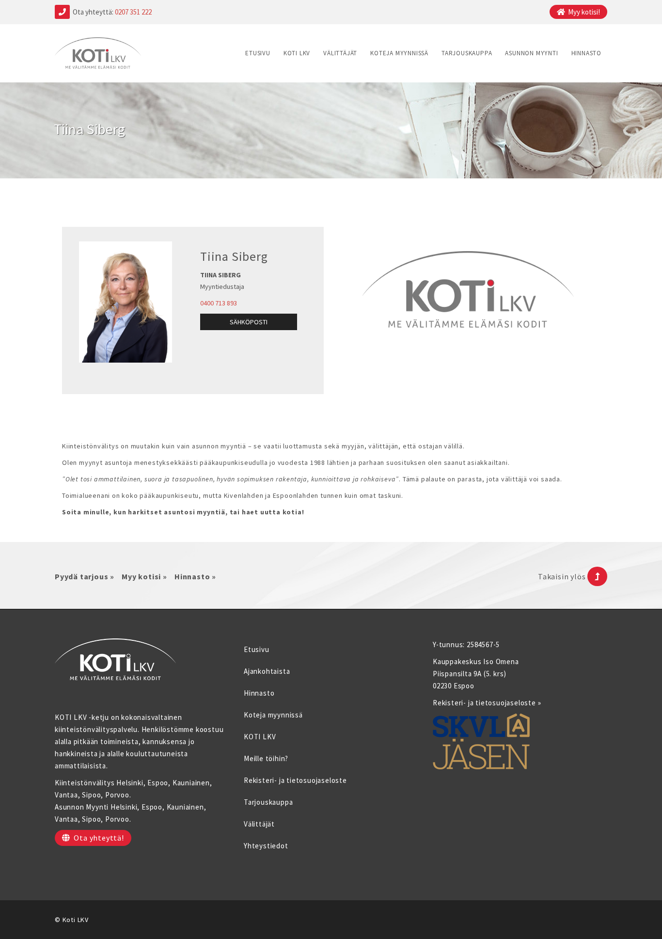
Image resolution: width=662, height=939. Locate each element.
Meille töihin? (266, 758)
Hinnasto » (195, 576)
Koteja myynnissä (399, 53)
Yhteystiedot (266, 845)
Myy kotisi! (584, 11)
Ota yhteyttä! (99, 838)
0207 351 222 (133, 11)
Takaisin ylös (562, 576)
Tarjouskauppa (466, 53)
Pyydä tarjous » (84, 576)
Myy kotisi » (144, 576)
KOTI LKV (297, 53)
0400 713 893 (218, 303)
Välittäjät (340, 53)
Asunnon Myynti (531, 53)
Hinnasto (586, 53)
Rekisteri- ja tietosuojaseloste (295, 780)
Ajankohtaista (267, 671)
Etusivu (257, 53)
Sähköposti (249, 322)
